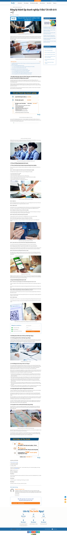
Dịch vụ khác (49, 3)
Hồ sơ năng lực (26, 3)
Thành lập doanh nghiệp (34, 3)
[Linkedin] (37, 532)
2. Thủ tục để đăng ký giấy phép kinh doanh (17, 65)
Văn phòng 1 (23, 522)
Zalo (33, 516)
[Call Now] (65, 499)
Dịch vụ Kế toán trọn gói (14, 462)
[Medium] (39, 532)
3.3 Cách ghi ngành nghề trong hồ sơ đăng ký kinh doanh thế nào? (22, 72)
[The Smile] (13, 3)
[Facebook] (28, 532)
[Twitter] (30, 532)
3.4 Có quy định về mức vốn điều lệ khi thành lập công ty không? (22, 73)
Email (43, 516)
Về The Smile (20, 3)
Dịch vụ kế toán (42, 3)
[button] (37, 1)
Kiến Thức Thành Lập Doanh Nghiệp (17, 7)
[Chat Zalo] (65, 497)
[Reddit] (35, 532)
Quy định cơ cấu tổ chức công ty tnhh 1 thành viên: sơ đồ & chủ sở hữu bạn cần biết (49, 36)
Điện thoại (23, 516)
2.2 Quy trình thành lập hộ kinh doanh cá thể (19, 67)
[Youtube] (32, 532)
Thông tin (54, 3)
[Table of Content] (40, 61)
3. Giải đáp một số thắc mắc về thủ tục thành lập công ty (19, 69)
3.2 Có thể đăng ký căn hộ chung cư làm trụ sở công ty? (21, 71)
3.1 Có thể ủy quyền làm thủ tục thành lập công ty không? (21, 70)
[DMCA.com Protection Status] (33, 534)
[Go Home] (65, 502)
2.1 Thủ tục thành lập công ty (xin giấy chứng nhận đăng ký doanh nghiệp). (24, 66)
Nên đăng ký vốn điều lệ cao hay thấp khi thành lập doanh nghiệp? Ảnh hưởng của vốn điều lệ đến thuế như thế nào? (49, 28)
